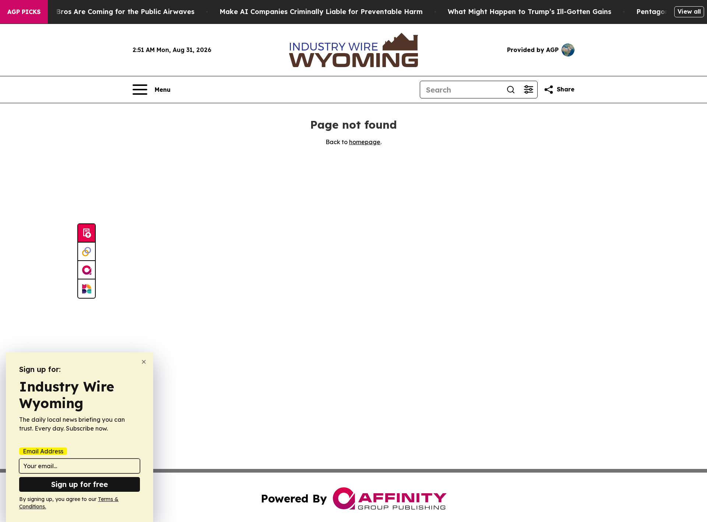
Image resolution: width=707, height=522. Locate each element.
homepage (364, 142)
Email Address (43, 451)
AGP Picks (24, 11)
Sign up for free (79, 484)
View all (689, 11)
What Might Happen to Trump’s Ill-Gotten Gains (529, 11)
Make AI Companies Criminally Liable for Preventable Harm (321, 11)
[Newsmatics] (86, 288)
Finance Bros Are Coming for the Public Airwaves (111, 11)
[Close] (143, 361)
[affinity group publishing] (86, 270)
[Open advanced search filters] (528, 89)
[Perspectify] (86, 252)
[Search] (511, 89)
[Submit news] (86, 233)
